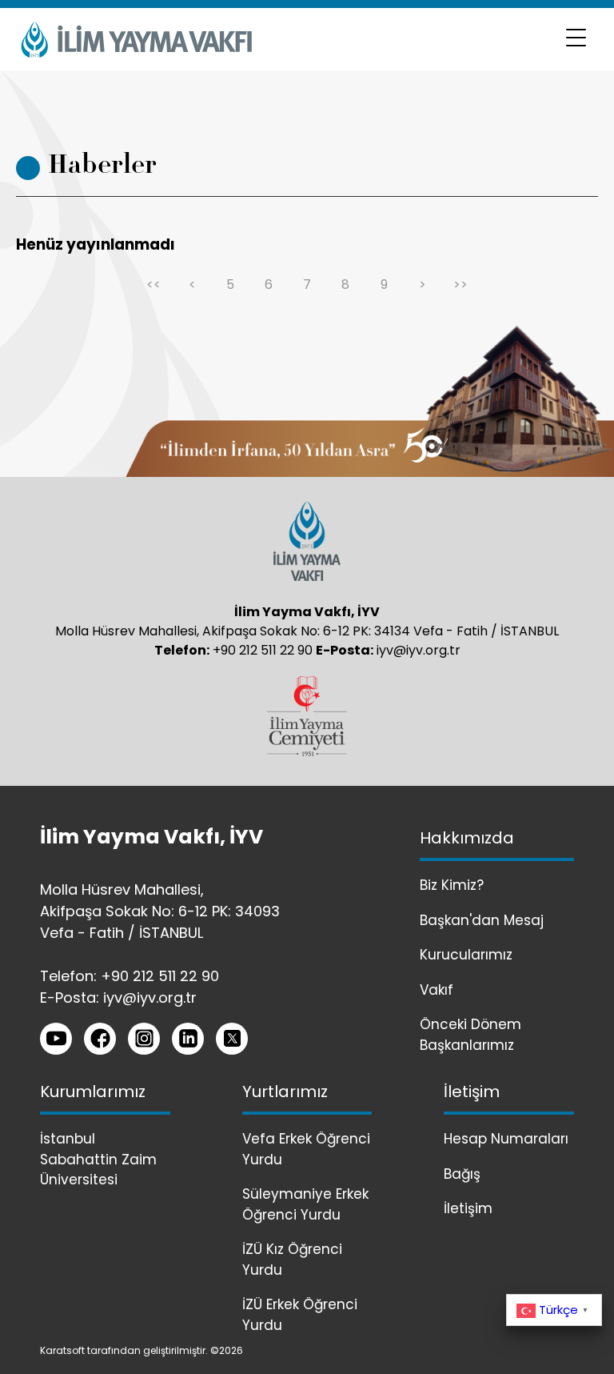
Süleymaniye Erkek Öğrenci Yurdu (305, 1204)
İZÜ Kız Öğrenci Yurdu (292, 1260)
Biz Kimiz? (452, 885)
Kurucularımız (466, 954)
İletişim (468, 1208)
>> (460, 284)
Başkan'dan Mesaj (482, 920)
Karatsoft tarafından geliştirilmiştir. (124, 1350)
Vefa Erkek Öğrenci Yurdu (306, 1149)
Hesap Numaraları (506, 1138)
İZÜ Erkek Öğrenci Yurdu (299, 1315)
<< (153, 284)
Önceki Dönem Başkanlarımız (470, 1035)
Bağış (462, 1174)
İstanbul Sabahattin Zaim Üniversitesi (98, 1159)
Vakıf (436, 989)
